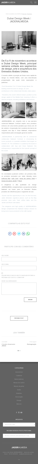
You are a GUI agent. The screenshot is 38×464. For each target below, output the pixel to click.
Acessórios (19, 372)
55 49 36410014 (13, 454)
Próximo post (19, 318)
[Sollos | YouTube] (21, 412)
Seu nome (5, 255)
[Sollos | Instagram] (19, 412)
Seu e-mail (5, 264)
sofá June (14, 178)
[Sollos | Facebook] (17, 412)
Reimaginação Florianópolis (19, 344)
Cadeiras (19, 375)
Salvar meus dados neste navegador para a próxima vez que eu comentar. (18, 276)
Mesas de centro (19, 382)
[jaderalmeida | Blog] (8, 2)
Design (24, 14)
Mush (20, 181)
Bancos (19, 404)
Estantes (19, 393)
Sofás (19, 390)
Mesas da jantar (19, 386)
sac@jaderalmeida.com (25, 454)
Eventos (29, 14)
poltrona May (6, 178)
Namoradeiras (19, 379)
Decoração (19, 397)
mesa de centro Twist (27, 178)
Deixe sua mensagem (9, 281)
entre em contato (29, 452)
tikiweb (19, 459)
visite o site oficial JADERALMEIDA (12, 452)
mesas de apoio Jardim (9, 181)
